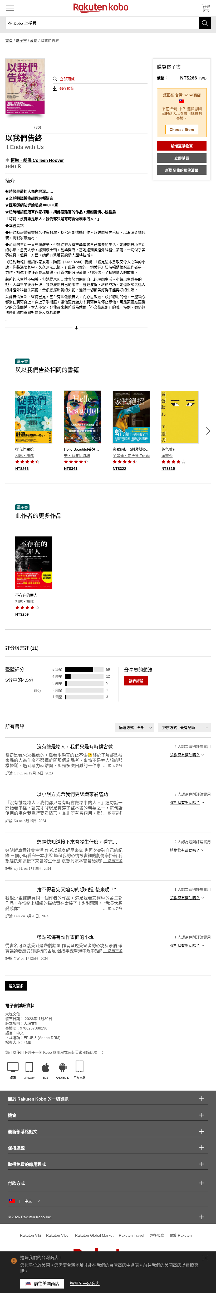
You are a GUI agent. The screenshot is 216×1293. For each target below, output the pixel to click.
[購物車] (205, 8)
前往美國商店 (47, 1283)
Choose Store (182, 129)
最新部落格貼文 (22, 1132)
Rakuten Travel (131, 1235)
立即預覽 (67, 79)
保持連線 (16, 1148)
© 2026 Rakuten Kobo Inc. (30, 1217)
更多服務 (156, 1235)
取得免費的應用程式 (27, 1164)
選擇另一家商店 (85, 1283)
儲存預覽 (66, 88)
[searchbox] (108, 23)
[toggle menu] (10, 8)
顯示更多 (112, 765)
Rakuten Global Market (94, 1235)
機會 (12, 1115)
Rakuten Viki (30, 1235)
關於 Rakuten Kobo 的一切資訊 (38, 1099)
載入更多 (16, 986)
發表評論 (136, 681)
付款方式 (16, 1183)
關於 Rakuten (180, 1235)
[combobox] (134, 727)
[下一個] (208, 431)
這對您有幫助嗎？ (185, 755)
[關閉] (205, 1258)
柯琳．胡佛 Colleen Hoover (37, 160)
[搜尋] (205, 23)
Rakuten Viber (58, 1235)
